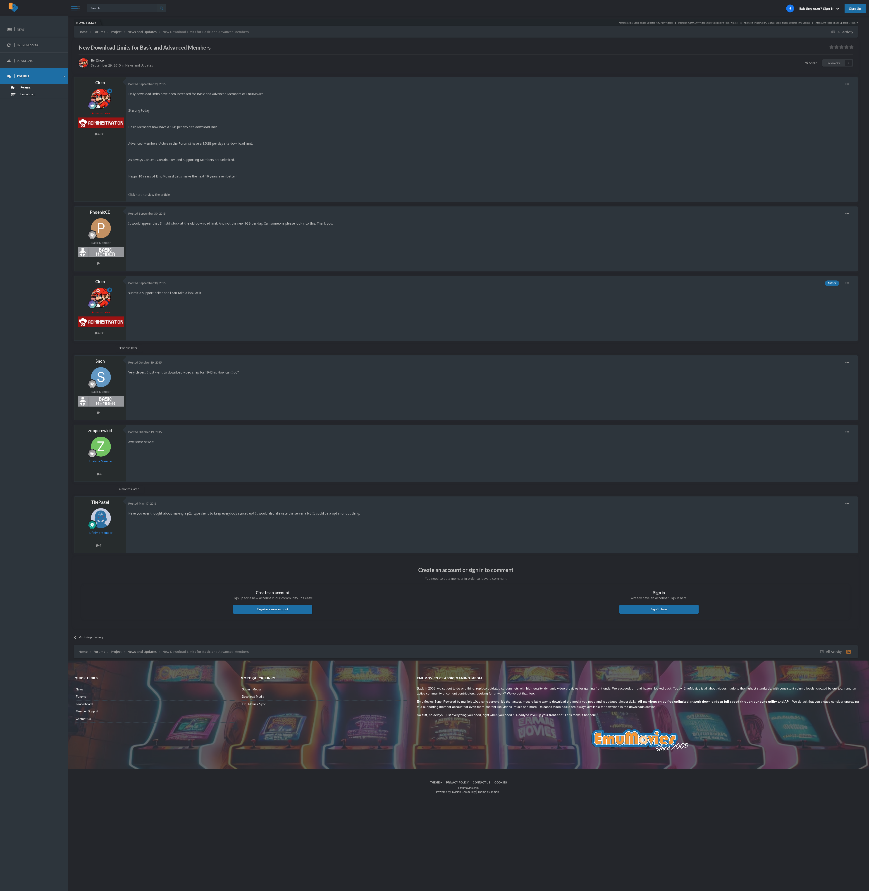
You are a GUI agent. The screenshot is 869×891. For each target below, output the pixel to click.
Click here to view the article (149, 194)
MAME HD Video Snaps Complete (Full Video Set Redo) (827, 23)
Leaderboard (84, 704)
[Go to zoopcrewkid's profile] (101, 446)
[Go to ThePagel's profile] (101, 518)
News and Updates (139, 65)
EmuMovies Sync (254, 704)
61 (101, 545)
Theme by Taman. (489, 792)
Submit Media (251, 689)
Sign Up (855, 8)
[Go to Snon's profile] (101, 377)
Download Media (253, 696)
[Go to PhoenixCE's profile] (101, 228)
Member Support (87, 711)
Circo (100, 60)
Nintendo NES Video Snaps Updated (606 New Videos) (575, 23)
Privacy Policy (457, 782)
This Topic (96, 8)
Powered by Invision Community (456, 792)
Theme (435, 782)
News (79, 689)
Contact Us (83, 719)
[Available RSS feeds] (848, 652)
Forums (81, 696)
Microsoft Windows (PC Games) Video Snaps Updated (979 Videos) (706, 23)
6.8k (101, 134)
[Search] (161, 8)
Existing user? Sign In (817, 8)
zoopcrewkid (100, 430)
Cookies (500, 782)
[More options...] (847, 84)
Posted (146, 84)
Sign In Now (659, 609)
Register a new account (272, 609)
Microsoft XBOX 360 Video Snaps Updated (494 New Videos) (637, 23)
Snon (100, 361)
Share (812, 63)
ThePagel (100, 502)
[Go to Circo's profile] (83, 63)
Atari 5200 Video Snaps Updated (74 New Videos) (769, 23)
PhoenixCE (100, 212)
